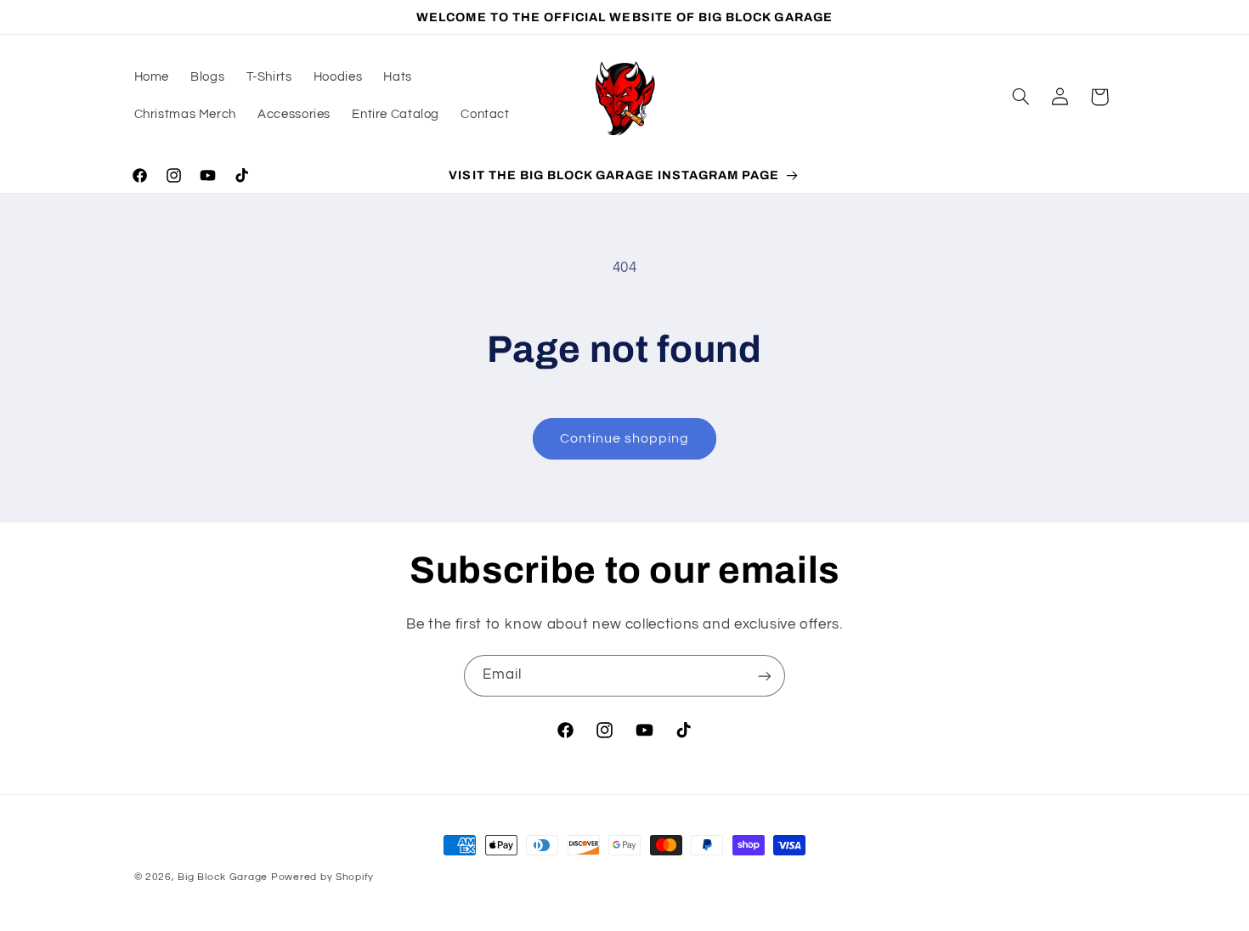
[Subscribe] (764, 676)
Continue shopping (625, 438)
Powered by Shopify (322, 877)
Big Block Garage (224, 877)
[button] (1020, 96)
